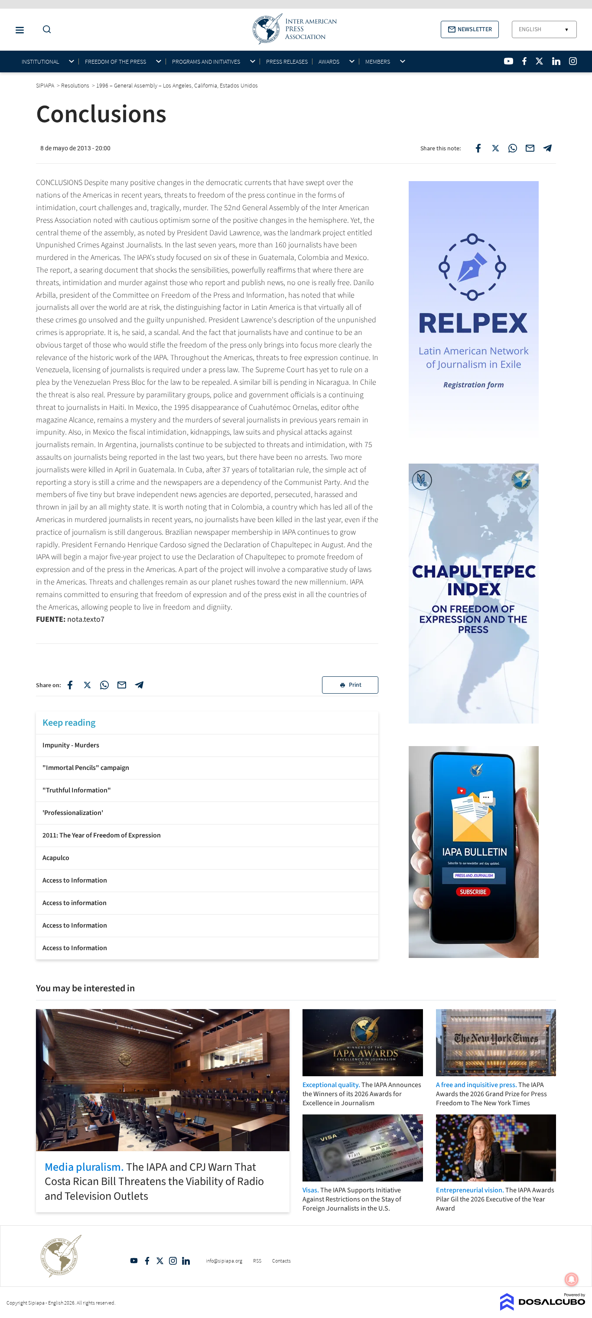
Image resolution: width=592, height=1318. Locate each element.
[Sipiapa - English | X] (539, 61)
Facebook (147, 1261)
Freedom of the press (115, 61)
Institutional (40, 61)
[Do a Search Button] (44, 29)
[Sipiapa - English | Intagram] (573, 61)
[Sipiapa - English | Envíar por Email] (530, 148)
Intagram (173, 1261)
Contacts (281, 1260)
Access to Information (74, 880)
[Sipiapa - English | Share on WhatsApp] (512, 148)
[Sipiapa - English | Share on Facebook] (478, 148)
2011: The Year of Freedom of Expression (101, 835)
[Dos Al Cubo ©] (542, 1308)
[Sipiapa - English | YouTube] (509, 61)
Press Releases (287, 61)
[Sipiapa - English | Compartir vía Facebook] (69, 685)
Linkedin (186, 1261)
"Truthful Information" (76, 790)
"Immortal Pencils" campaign (85, 768)
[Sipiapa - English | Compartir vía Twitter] (87, 685)
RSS (257, 1260)
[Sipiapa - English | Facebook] (524, 61)
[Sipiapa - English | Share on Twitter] (495, 148)
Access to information (74, 903)
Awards (329, 61)
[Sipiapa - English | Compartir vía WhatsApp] (104, 685)
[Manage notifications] (572, 1279)
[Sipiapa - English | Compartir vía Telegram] (139, 685)
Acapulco (55, 858)
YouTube (134, 1261)
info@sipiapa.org (224, 1260)
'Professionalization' (72, 813)
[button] (470, 29)
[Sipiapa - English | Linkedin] (556, 61)
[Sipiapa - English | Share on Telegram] (547, 148)
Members (377, 61)
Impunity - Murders (70, 745)
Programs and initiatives (206, 61)
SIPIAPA (45, 85)
